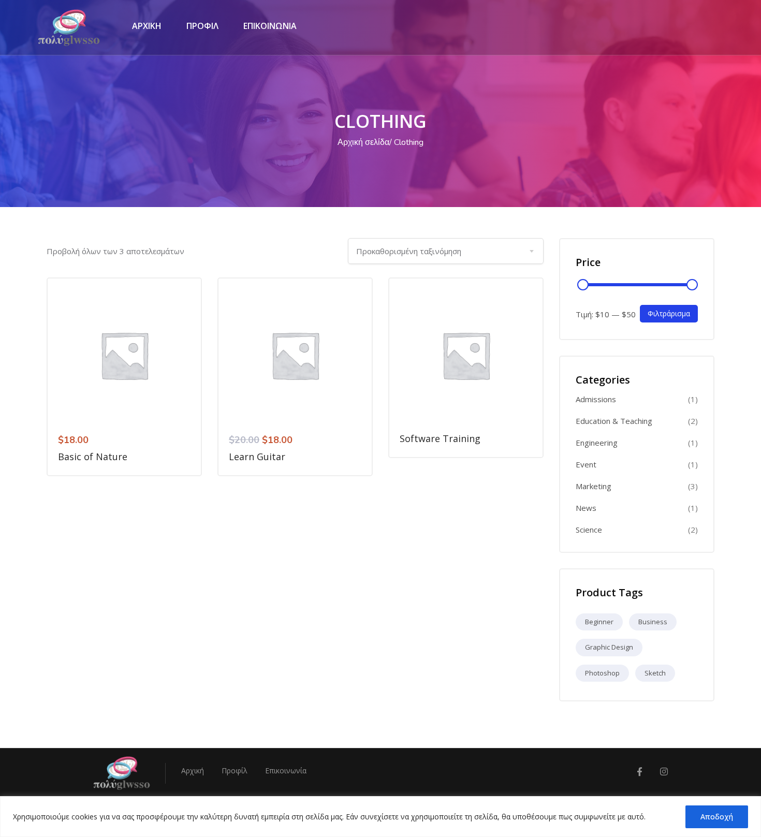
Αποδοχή (716, 816)
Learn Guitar (257, 456)
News (586, 508)
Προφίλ (234, 770)
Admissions (596, 399)
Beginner (599, 621)
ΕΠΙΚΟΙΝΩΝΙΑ (270, 26)
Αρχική (192, 770)
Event (586, 464)
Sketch (655, 673)
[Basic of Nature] (124, 355)
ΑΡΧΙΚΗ (147, 26)
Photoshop (602, 673)
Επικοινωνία (285, 770)
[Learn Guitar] (295, 355)
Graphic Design (609, 647)
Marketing (593, 486)
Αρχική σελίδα (363, 142)
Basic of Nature (92, 456)
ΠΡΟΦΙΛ (202, 26)
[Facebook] (639, 772)
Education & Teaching (614, 421)
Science (589, 530)
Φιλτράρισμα (669, 313)
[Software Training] (466, 355)
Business (652, 621)
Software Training (440, 438)
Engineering (597, 443)
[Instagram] (664, 772)
